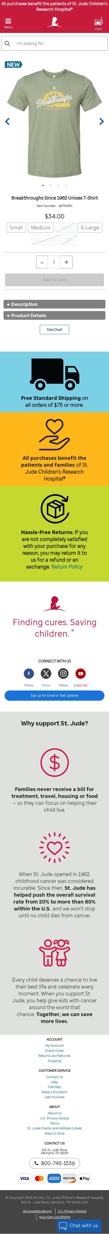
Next (100, 121)
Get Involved (54, 1097)
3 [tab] (58, 185)
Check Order (54, 1050)
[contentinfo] (54, 771)
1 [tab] (43, 185)
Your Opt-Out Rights (54, 1217)
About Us (55, 1113)
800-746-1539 (58, 1163)
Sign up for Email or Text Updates (54, 695)
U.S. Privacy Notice (54, 1118)
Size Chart (54, 329)
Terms (54, 1123)
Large (65, 227)
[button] (98, 26)
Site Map (54, 1086)
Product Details (28, 315)
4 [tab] (65, 185)
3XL (69, 239)
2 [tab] (50, 185)
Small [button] (16, 227)
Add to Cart (54, 279)
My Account (54, 1045)
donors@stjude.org (37, 1211)
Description (24, 304)
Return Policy (67, 566)
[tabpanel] (54, 121)
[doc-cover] (54, 121)
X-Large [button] (90, 227)
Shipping (54, 1060)
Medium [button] (40, 227)
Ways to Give (54, 1133)
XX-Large (46, 239)
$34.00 (54, 216)
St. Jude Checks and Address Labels (54, 1128)
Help (54, 1082)
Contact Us (54, 1077)
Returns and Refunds (54, 1055)
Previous (8, 121)
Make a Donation (54, 1092)
